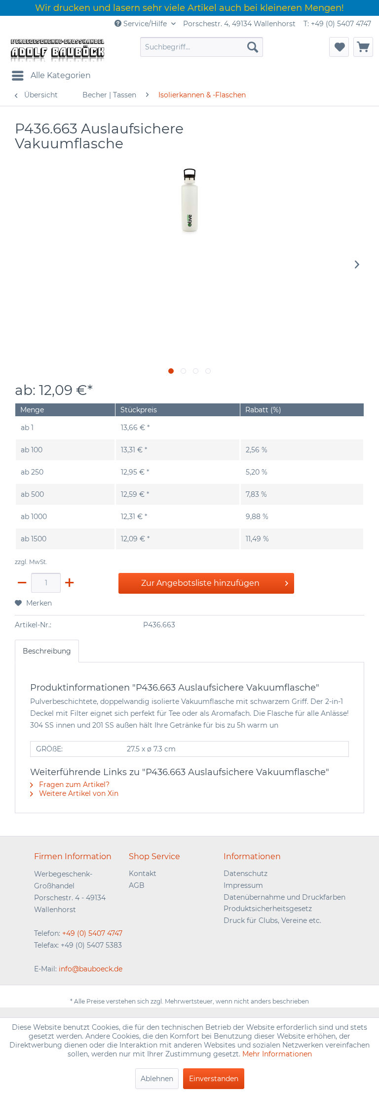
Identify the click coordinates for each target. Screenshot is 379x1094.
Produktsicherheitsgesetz (268, 908)
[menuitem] (202, 47)
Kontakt (142, 873)
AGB (137, 885)
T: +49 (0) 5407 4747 (337, 23)
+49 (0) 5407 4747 (92, 933)
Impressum (243, 885)
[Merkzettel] (339, 47)
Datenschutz (245, 873)
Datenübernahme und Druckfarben (284, 897)
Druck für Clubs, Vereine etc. (272, 920)
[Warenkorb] (363, 47)
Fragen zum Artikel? (73, 784)
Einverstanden (213, 1078)
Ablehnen (157, 1078)
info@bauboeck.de (90, 968)
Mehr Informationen (277, 1054)
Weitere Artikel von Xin (77, 793)
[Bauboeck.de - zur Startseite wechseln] (57, 49)
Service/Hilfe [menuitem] (145, 23)
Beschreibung (47, 651)
